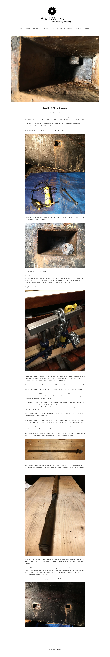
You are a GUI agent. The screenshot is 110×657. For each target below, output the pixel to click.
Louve (28, 28)
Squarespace (58, 649)
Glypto (62, 28)
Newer (52, 644)
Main (22, 28)
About (87, 28)
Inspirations (79, 28)
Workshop (45, 28)
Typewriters (36, 28)
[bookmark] (55, 14)
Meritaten (55, 28)
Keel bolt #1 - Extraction (55, 107)
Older (57, 644)
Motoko (70, 28)
